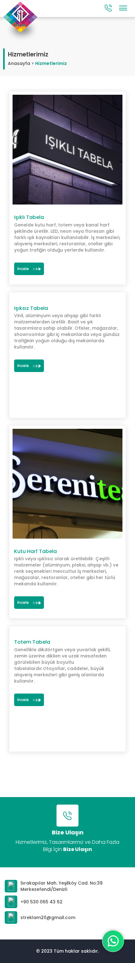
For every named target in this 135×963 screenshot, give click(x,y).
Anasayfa (19, 63)
